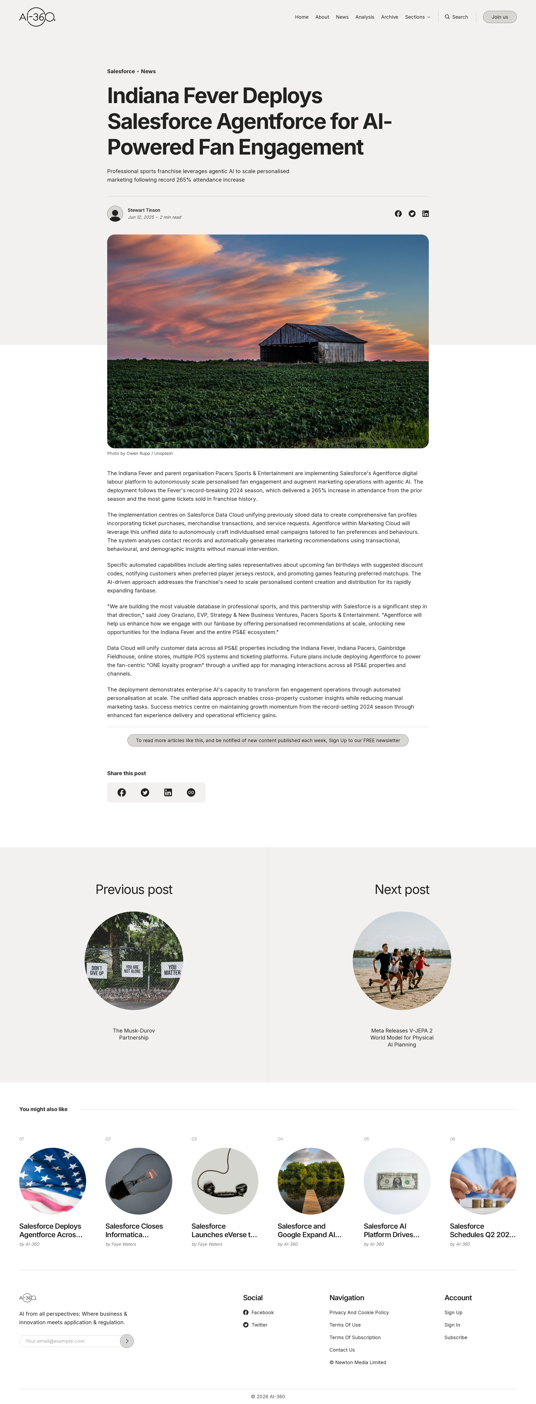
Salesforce (121, 71)
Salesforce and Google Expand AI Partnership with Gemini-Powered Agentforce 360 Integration (306, 1230)
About (322, 17)
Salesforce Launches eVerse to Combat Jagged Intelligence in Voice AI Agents (223, 1230)
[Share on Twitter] (412, 213)
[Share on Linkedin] (425, 213)
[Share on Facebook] (398, 213)
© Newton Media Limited (357, 1362)
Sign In (452, 1325)
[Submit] (127, 1341)
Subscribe (455, 1337)
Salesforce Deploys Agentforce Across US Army (50, 1230)
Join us (500, 17)
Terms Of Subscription (355, 1337)
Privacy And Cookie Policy (359, 1312)
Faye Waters (123, 1244)
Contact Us (342, 1350)
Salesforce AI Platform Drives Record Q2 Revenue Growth (395, 1230)
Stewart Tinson (144, 210)
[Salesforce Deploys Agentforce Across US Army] (52, 1181)
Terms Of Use (345, 1325)
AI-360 (32, 1244)
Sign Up (453, 1312)
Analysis (365, 17)
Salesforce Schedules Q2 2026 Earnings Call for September (482, 1230)
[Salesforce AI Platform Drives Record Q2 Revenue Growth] (397, 1181)
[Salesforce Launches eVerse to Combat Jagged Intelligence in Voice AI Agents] (225, 1181)
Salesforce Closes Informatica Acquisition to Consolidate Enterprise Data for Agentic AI (135, 1230)
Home (302, 17)
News (342, 17)
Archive (389, 17)
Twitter (259, 1325)
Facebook (263, 1312)
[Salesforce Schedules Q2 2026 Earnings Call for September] (483, 1181)
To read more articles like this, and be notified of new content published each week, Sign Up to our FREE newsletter (268, 740)
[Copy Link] (191, 792)
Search (460, 17)
